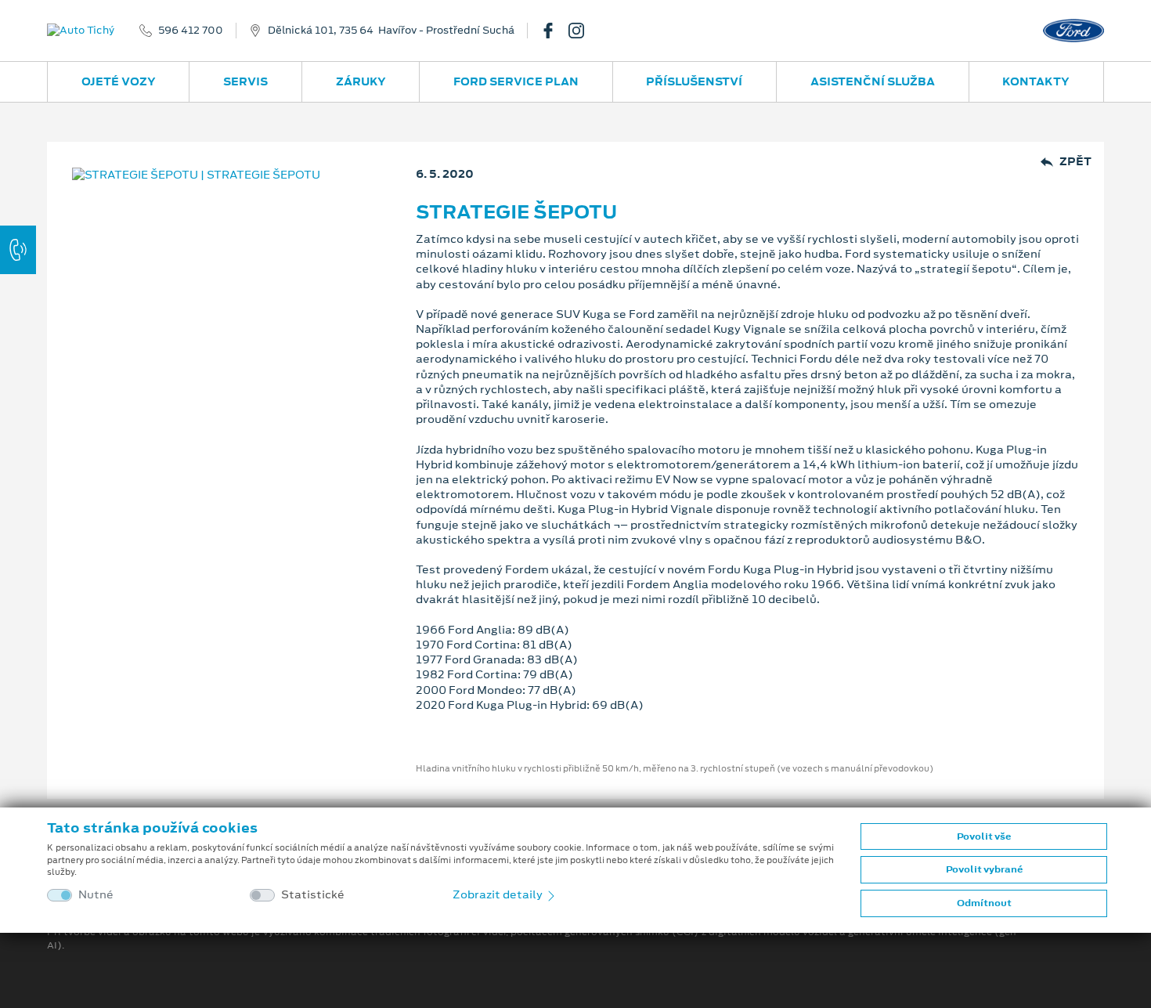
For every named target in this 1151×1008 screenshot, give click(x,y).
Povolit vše (984, 836)
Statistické (313, 894)
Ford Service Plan (516, 81)
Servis (245, 81)
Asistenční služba (872, 81)
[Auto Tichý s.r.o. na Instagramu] (582, 30)
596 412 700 (190, 30)
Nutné (96, 894)
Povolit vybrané (984, 869)
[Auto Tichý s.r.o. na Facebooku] (554, 30)
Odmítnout (984, 903)
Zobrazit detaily (499, 894)
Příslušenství (694, 81)
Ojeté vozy (118, 81)
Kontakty (1036, 81)
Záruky (361, 81)
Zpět (1075, 161)
